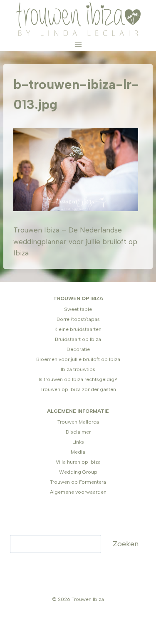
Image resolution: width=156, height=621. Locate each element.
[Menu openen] (78, 44)
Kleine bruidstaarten (78, 329)
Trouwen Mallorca (78, 422)
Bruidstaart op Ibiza (78, 339)
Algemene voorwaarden (78, 492)
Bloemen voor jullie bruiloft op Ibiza (78, 359)
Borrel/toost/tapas (78, 319)
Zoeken (126, 543)
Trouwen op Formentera (78, 482)
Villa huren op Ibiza (78, 462)
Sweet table (78, 309)
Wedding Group (78, 472)
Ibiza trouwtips (78, 369)
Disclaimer (78, 432)
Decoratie (78, 349)
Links (78, 442)
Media (78, 452)
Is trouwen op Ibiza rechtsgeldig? (78, 379)
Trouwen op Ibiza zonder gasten (78, 389)
